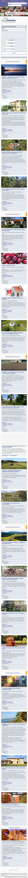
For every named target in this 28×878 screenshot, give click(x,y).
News (16, 1)
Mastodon (15, 876)
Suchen (3, 1)
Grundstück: (11, 40)
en (22, 1)
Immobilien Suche (14, 874)
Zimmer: (12, 46)
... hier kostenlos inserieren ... (13, 62)
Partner (13, 1)
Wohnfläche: (11, 43)
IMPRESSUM (24, 876)
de (20, 1)
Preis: (12, 49)
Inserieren (7, 1)
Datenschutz (19, 876)
